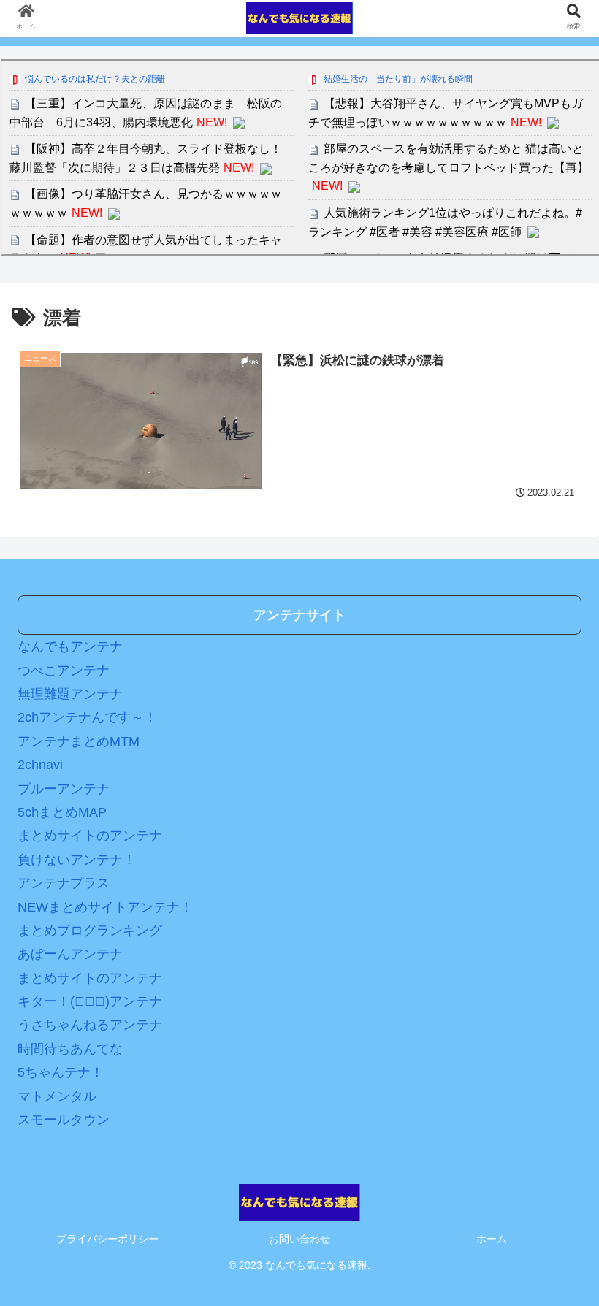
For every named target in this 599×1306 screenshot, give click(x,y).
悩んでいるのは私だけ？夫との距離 (95, 79)
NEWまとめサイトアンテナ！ (105, 907)
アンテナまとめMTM (79, 741)
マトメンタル (57, 1096)
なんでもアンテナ (70, 646)
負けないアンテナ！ (77, 859)
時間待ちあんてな (70, 1049)
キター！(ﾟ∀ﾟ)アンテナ (90, 1001)
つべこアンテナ (64, 670)
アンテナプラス (64, 883)
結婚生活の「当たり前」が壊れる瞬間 (398, 79)
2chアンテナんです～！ (87, 717)
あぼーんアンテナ (70, 954)
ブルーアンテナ (64, 789)
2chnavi (40, 764)
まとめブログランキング (90, 930)
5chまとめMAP (62, 812)
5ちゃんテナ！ (61, 1072)
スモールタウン (64, 1119)
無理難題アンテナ (70, 694)
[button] (554, 1215)
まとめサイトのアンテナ (90, 835)
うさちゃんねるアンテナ (90, 1024)
